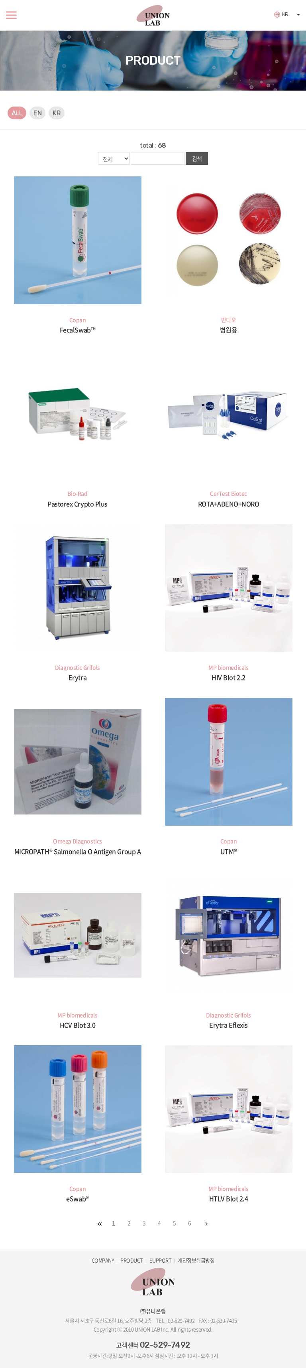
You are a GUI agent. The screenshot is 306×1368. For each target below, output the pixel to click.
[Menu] (11, 15)
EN (37, 113)
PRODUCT (131, 1260)
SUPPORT (160, 1260)
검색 (197, 158)
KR (285, 14)
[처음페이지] (99, 1224)
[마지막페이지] (206, 1224)
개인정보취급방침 (196, 1260)
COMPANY (103, 1260)
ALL (17, 113)
